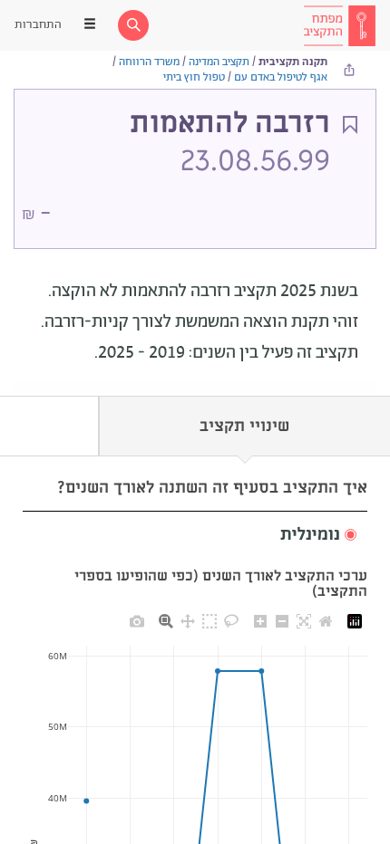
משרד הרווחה (149, 62)
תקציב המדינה (219, 62)
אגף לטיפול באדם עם (280, 77)
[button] (195, 536)
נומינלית (310, 535)
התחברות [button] (38, 25)
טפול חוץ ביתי (194, 77)
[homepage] (339, 25)
